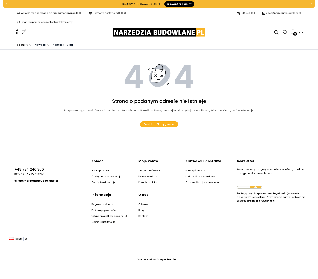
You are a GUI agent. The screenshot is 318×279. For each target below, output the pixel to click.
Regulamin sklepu (102, 204)
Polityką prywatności (261, 200)
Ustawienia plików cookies (107, 216)
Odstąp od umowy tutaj (105, 176)
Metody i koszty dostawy (200, 176)
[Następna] (311, 4)
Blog (141, 210)
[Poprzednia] (7, 4)
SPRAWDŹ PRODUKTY (179, 4)
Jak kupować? (100, 170)
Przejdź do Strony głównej (159, 124)
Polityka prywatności (103, 210)
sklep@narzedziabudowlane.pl (283, 13)
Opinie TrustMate (102, 222)
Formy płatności (195, 170)
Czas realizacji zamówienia (202, 182)
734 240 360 (248, 13)
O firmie (143, 204)
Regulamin (279, 193)
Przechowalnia (147, 182)
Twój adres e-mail (249, 183)
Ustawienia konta (148, 176)
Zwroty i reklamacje (103, 182)
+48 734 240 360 (29, 169)
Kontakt (143, 216)
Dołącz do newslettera (255, 187)
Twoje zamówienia (149, 170)
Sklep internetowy (157, 259)
